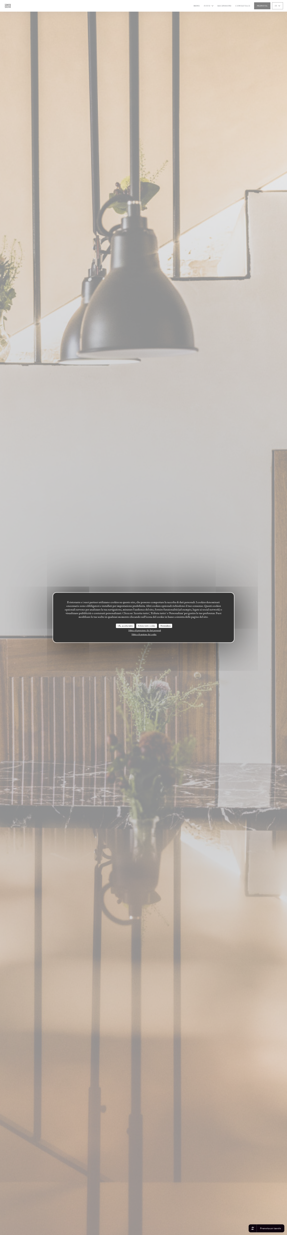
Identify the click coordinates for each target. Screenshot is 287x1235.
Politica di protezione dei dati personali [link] (144, 630)
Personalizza (165, 625)
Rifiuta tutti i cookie (146, 625)
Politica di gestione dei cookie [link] (144, 634)
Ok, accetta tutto (125, 625)
